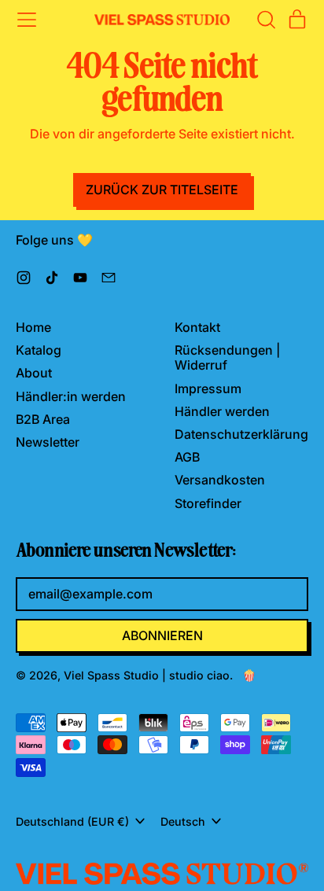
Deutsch (182, 821)
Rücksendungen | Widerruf (227, 357)
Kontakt (197, 327)
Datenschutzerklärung (241, 434)
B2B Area (43, 419)
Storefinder (208, 503)
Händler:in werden (71, 396)
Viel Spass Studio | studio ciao (147, 675)
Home (33, 327)
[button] (266, 20)
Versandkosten (220, 480)
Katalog (38, 350)
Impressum (208, 388)
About (34, 373)
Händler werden (222, 411)
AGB (187, 457)
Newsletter (47, 442)
